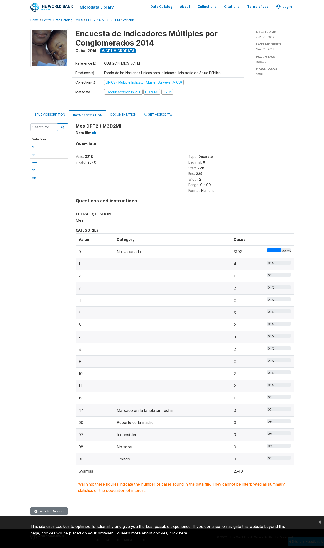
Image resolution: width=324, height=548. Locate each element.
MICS (79, 20)
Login (287, 7)
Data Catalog (161, 7)
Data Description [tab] (87, 115)
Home (34, 20)
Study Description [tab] (49, 114)
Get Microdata (119, 51)
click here (178, 533)
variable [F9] (132, 20)
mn (34, 177)
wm (34, 162)
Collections (207, 7)
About (185, 7)
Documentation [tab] (123, 114)
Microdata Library (97, 7)
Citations (232, 7)
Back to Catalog (51, 511)
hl (33, 147)
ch (33, 170)
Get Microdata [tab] (159, 114)
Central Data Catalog (57, 20)
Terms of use (258, 7)
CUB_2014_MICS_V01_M (103, 20)
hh (33, 154)
